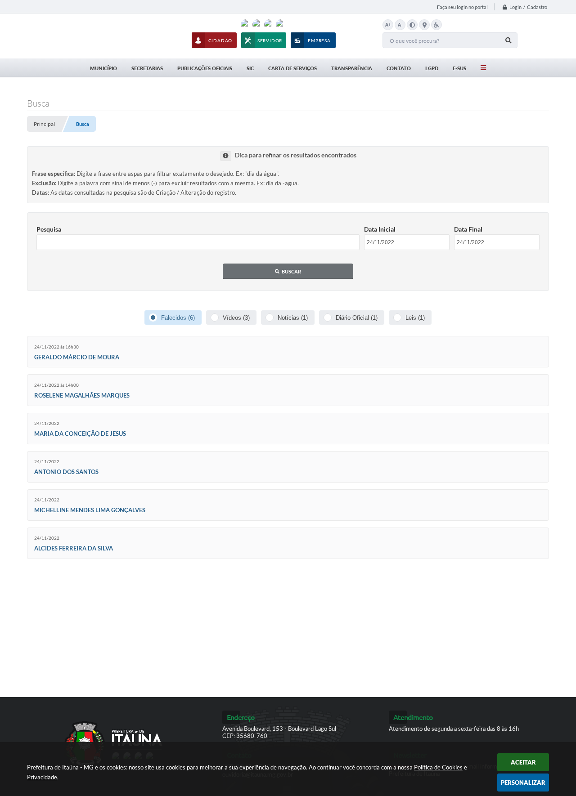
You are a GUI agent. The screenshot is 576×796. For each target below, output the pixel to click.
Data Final (468, 229)
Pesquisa (48, 229)
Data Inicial (380, 229)
